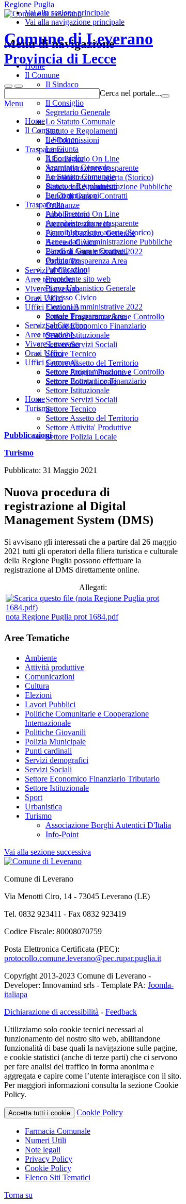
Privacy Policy (48, 1158)
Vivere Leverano (52, 343)
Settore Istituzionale (77, 390)
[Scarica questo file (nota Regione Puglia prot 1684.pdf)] (93, 607)
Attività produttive (54, 667)
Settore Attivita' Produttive (88, 427)
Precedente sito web (78, 278)
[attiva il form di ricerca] (8, 86)
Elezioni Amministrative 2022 (94, 306)
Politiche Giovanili (55, 732)
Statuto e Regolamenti (81, 186)
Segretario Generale (77, 167)
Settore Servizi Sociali (81, 399)
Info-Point (62, 834)
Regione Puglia (29, 4)
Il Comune (42, 130)
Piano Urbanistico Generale (90, 288)
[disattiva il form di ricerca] (18, 86)
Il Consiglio (64, 158)
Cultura (37, 685)
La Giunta (62, 148)
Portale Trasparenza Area (86, 316)
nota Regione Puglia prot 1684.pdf (62, 616)
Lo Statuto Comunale (80, 176)
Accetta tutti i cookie (39, 1113)
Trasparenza (44, 204)
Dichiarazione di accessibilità (51, 1011)
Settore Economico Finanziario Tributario (92, 778)
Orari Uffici (44, 353)
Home (35, 121)
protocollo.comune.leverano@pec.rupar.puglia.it (82, 958)
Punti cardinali (48, 750)
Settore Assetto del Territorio (91, 418)
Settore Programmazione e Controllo (104, 371)
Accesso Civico (71, 297)
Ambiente (41, 658)
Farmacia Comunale (57, 1131)
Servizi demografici (56, 760)
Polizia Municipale (55, 741)
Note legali (42, 1149)
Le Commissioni (72, 195)
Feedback (121, 1011)
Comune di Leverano (78, 48)
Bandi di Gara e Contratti (86, 251)
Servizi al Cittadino (56, 325)
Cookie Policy (99, 1112)
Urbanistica (43, 806)
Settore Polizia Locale (81, 436)
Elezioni (38, 695)
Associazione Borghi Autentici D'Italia (108, 825)
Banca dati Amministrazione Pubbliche (108, 241)
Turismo (19, 452)
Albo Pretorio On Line (82, 213)
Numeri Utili (45, 1140)
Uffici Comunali (51, 362)
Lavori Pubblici (50, 704)
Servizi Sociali (48, 769)
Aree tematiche (49, 334)
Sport (33, 797)
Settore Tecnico (70, 408)
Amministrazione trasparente (91, 223)
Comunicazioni (49, 676)
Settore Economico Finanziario (95, 381)
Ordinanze (62, 260)
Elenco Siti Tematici (57, 1177)
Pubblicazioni (67, 269)
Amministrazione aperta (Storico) (99, 232)
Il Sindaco (62, 139)
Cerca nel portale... (130, 93)
